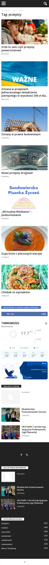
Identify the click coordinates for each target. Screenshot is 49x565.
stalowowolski (6, 544)
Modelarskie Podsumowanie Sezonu (34, 410)
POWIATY (5, 524)
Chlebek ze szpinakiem (15, 292)
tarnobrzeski (6, 536)
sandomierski (6, 540)
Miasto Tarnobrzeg (8, 548)
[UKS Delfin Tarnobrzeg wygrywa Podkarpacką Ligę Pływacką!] (10, 432)
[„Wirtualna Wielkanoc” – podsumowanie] (24, 196)
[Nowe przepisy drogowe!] (24, 157)
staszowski (5, 532)
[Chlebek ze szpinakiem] (24, 277)
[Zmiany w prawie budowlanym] (24, 119)
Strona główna (5, 10)
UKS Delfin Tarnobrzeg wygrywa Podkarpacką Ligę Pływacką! (34, 429)
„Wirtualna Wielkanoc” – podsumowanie (16, 213)
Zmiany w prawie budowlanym (21, 134)
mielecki (4, 528)
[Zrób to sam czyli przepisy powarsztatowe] (24, 31)
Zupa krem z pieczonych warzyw (21, 253)
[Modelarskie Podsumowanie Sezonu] (10, 415)
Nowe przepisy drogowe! (17, 173)
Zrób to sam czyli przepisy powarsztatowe (17, 48)
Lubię (43, 314)
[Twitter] (27, 455)
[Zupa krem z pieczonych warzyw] (24, 238)
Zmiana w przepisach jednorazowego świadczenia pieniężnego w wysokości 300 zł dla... (24, 92)
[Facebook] (22, 455)
